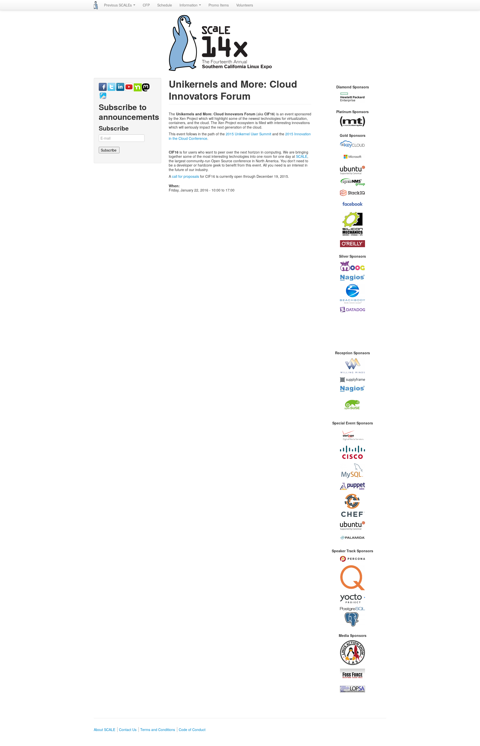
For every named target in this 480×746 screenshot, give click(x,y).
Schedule (164, 4)
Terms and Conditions (157, 729)
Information (189, 4)
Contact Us (127, 729)
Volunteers (244, 4)
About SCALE (104, 729)
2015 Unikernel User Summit (248, 133)
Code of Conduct (192, 729)
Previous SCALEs (118, 4)
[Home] (96, 5)
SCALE (301, 156)
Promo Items (218, 4)
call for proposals (185, 176)
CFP (146, 4)
